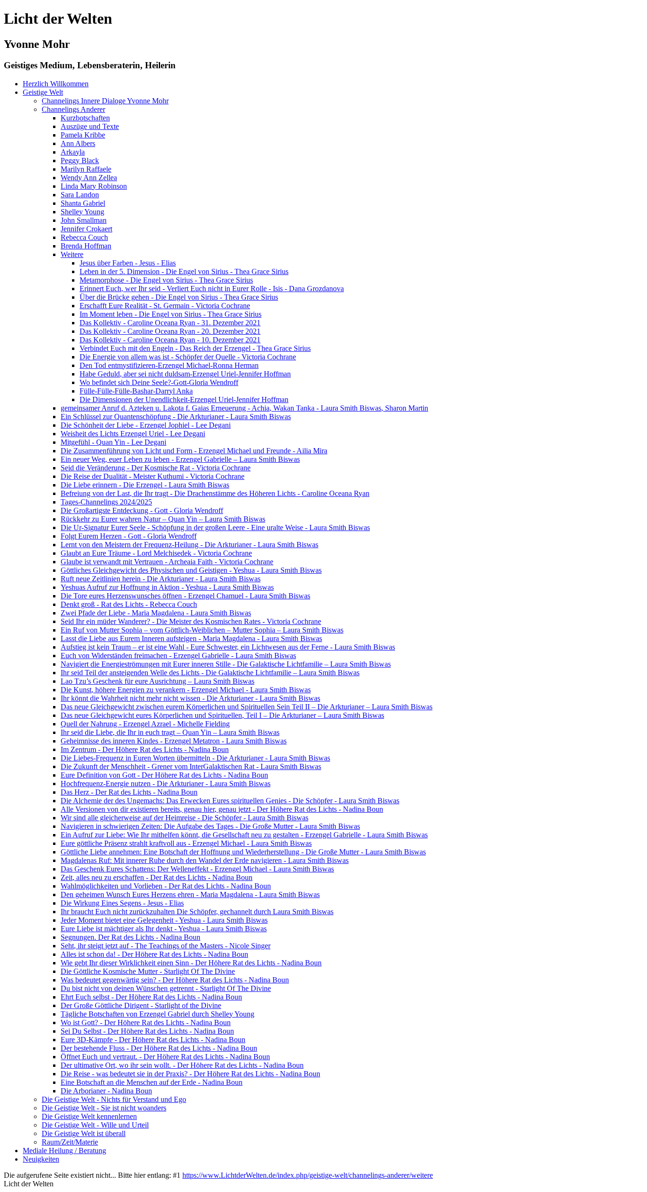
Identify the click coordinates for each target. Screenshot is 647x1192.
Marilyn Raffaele (86, 169)
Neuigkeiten (41, 1159)
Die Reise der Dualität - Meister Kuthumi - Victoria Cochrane (152, 476)
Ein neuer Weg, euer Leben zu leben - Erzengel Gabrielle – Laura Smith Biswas (180, 459)
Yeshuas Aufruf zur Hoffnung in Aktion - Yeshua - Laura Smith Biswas (167, 587)
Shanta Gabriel (83, 203)
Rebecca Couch (84, 237)
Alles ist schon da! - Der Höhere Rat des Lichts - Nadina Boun (154, 954)
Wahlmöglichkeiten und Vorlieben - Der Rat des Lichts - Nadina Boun (166, 886)
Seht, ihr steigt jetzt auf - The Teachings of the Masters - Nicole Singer (165, 946)
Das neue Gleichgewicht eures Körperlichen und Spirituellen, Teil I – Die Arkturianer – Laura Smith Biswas (222, 715)
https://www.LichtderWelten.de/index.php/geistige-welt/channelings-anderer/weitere (307, 1175)
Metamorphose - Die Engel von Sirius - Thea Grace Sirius (166, 280)
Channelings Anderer (73, 109)
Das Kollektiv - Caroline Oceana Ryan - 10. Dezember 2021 (170, 340)
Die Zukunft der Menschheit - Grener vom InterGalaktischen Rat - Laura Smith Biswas (191, 766)
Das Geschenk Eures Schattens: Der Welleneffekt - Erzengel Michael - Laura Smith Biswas (197, 869)
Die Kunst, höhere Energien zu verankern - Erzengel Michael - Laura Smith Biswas (186, 690)
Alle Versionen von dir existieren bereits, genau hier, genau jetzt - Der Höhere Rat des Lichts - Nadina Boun (222, 809)
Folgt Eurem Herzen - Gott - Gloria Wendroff (129, 536)
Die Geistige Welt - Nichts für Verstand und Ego (114, 1099)
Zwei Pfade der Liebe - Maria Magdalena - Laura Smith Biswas (156, 613)
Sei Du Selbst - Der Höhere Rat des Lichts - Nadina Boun (147, 1031)
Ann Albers (78, 143)
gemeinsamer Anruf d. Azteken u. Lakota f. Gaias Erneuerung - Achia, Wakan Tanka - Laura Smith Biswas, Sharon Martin (244, 408)
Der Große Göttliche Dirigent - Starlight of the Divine (141, 1005)
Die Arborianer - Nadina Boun (106, 1091)
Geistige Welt (43, 92)
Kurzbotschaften (85, 118)
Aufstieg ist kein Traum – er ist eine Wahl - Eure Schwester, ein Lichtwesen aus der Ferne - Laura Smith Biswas (228, 647)
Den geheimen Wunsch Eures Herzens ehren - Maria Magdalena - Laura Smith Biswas (190, 894)
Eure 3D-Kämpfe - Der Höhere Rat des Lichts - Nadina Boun (153, 1040)
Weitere (72, 254)
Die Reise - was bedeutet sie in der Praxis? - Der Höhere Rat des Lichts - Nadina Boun (190, 1074)
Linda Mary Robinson (94, 186)
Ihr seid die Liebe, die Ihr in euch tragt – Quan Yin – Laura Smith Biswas (170, 732)
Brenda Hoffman (86, 246)
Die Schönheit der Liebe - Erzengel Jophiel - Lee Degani (146, 425)
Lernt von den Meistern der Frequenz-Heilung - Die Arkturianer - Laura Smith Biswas (189, 545)
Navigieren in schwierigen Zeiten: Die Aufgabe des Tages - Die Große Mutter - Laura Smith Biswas (210, 826)
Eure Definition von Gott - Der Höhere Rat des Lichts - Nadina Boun (164, 775)
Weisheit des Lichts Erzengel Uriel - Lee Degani (133, 434)
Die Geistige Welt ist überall (84, 1133)
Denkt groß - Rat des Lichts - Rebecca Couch (129, 604)
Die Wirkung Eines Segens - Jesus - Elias (122, 903)
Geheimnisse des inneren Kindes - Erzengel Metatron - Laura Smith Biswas (174, 741)
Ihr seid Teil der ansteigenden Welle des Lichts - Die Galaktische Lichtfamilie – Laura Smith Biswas (210, 673)
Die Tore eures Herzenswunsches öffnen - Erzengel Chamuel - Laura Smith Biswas (185, 596)
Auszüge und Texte (90, 126)
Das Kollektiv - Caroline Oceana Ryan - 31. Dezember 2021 (170, 323)
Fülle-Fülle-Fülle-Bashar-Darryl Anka (136, 391)
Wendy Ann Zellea (89, 178)
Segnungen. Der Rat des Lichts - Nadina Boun (130, 937)
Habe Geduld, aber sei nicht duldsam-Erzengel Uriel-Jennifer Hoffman (185, 374)
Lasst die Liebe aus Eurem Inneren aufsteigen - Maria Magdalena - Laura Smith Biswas (191, 638)
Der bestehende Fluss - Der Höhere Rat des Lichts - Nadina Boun (159, 1048)
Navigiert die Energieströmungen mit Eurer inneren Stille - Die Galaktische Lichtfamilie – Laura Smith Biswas (226, 664)
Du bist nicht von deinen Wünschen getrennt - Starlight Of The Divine (166, 988)
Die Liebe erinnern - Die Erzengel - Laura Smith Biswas (145, 485)
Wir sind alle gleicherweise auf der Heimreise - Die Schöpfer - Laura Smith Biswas (184, 818)
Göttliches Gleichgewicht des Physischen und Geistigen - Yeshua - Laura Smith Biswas (191, 570)
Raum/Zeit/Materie (70, 1142)
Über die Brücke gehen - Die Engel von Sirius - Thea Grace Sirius (179, 297)
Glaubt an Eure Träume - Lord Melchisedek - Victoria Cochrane (156, 553)
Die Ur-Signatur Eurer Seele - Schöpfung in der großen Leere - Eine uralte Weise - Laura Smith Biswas (215, 527)
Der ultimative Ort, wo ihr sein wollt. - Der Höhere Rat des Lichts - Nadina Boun (182, 1065)
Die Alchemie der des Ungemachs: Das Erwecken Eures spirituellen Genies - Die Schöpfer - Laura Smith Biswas (230, 801)
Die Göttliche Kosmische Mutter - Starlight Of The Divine (148, 971)
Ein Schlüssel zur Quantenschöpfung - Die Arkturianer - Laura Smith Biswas (176, 417)
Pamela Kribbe (83, 135)
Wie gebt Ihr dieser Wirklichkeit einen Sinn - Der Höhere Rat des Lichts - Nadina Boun (191, 963)
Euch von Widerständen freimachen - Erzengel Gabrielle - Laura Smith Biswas (178, 655)
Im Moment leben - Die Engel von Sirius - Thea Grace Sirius (170, 314)
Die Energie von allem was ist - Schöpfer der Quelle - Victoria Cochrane (188, 357)
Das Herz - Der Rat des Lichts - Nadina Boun (129, 792)
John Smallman (84, 220)
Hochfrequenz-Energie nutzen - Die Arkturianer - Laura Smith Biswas (165, 783)
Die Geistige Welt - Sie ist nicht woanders (104, 1108)
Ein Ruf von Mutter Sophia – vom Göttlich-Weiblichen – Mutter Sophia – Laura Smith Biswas (202, 630)
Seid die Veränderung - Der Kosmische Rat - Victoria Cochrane (156, 468)
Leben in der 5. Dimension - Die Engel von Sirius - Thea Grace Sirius (184, 271)
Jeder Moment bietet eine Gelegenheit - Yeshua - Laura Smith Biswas (164, 920)
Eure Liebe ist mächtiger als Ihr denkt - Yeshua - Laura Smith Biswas (164, 929)
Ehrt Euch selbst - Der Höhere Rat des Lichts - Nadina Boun (151, 997)
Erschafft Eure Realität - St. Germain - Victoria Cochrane (165, 306)
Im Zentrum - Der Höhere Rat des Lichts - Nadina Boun (145, 749)
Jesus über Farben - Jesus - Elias (128, 263)
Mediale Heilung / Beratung (64, 1150)
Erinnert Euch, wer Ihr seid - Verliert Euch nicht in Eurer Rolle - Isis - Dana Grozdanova (212, 288)
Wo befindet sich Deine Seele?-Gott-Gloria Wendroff (159, 382)
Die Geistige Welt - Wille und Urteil (95, 1125)
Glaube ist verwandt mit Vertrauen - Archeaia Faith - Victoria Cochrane (167, 562)
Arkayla (73, 152)
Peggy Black (80, 160)
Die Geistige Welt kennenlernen (89, 1116)
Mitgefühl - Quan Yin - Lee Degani (113, 442)
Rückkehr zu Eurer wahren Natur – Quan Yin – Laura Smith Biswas (163, 519)
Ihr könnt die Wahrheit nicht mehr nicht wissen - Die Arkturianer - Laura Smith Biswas (190, 698)
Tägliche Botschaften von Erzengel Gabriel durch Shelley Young (157, 1014)
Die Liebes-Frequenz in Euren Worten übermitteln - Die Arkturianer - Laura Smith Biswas (195, 758)
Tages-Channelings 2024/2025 (106, 502)
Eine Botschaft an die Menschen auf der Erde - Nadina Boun (152, 1082)
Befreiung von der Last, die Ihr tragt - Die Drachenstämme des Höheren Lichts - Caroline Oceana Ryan (215, 493)
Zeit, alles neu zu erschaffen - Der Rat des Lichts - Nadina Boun (156, 877)
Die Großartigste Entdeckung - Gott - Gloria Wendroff (142, 510)
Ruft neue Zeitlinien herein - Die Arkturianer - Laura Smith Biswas (161, 579)
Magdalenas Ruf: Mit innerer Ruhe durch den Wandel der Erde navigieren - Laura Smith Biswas (205, 860)
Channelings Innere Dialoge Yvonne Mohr (105, 101)
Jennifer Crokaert (86, 229)
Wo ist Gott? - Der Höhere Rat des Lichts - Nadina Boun (146, 1022)
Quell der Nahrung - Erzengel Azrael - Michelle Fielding (145, 724)
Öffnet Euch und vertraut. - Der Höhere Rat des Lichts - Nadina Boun (165, 1057)
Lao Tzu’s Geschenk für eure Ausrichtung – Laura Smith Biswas (157, 681)
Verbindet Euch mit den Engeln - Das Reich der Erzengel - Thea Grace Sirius (195, 348)
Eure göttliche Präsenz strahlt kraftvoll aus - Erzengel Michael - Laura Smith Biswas (186, 843)
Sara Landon (80, 195)
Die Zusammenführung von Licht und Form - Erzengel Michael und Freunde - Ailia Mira (194, 451)
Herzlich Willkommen (56, 84)
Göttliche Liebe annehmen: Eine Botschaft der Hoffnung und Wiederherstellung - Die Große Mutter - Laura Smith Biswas (243, 852)
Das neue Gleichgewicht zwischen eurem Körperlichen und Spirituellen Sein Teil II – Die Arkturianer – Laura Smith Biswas (246, 707)
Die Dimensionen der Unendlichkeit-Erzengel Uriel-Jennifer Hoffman (184, 399)
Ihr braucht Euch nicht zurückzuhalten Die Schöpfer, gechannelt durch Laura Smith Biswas (197, 912)
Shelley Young (82, 212)
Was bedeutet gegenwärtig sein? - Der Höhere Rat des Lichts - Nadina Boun (175, 980)
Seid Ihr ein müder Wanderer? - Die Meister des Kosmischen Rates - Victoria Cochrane (191, 621)
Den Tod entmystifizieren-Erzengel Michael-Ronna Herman (169, 365)
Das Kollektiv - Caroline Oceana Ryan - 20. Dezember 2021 (170, 331)
